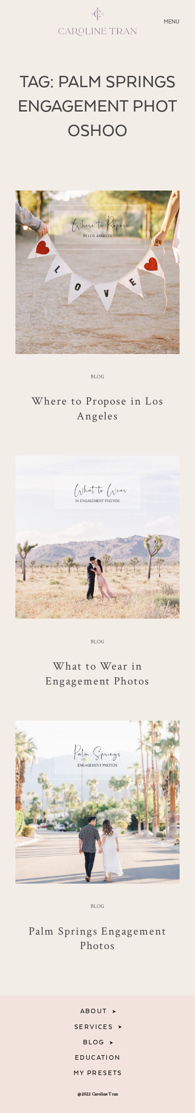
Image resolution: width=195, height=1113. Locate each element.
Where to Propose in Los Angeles (97, 408)
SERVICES (93, 1027)
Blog (97, 377)
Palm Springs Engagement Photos (98, 938)
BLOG (94, 1042)
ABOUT (93, 1011)
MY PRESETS (97, 1073)
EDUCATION (98, 1058)
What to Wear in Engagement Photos (97, 673)
